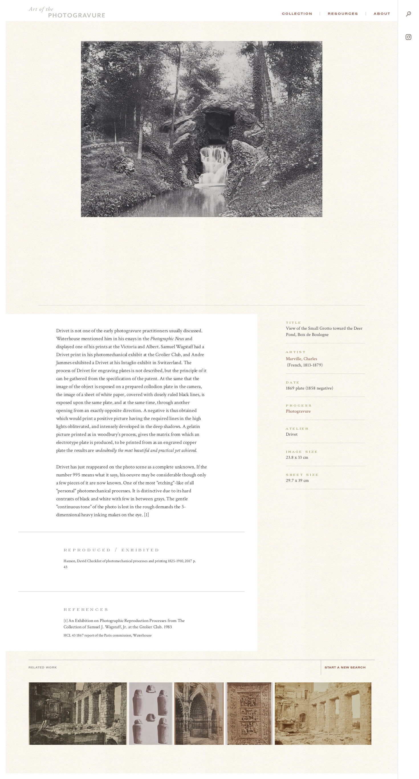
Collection (297, 13)
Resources (343, 13)
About (382, 13)
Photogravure (298, 411)
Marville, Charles (301, 359)
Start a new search (345, 667)
